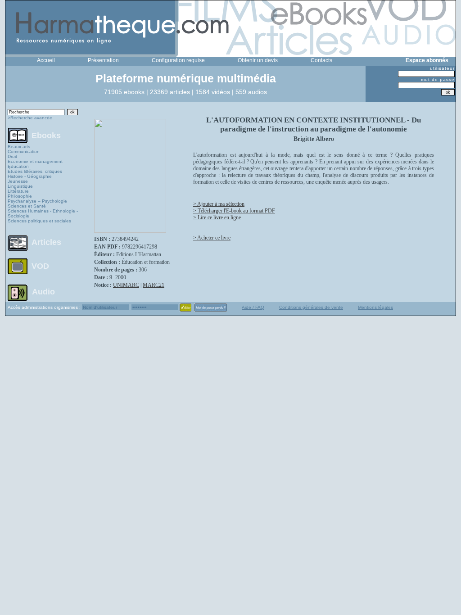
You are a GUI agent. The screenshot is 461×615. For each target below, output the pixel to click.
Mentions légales (375, 307)
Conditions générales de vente (311, 307)
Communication (24, 151)
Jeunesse (18, 181)
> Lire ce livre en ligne (217, 217)
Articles (46, 242)
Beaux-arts (19, 146)
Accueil (46, 60)
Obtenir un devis (258, 60)
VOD (40, 266)
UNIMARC (126, 285)
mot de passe (438, 79)
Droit (12, 156)
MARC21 (153, 285)
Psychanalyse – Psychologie (37, 201)
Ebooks (46, 135)
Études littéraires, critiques (35, 171)
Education (18, 166)
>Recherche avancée (30, 117)
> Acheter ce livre (211, 238)
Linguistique (20, 186)
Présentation (103, 60)
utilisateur (442, 68)
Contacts (321, 60)
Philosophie (20, 196)
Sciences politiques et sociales (39, 220)
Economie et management (35, 161)
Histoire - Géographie (30, 176)
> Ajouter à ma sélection (218, 204)
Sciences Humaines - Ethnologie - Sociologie (43, 213)
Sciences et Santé (27, 205)
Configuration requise (178, 60)
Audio (43, 291)
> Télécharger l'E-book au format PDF (234, 211)
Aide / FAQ (253, 307)
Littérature (18, 191)
